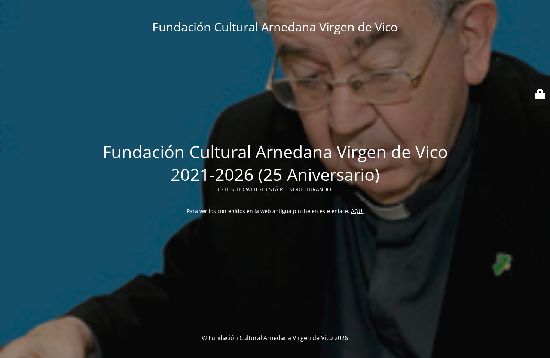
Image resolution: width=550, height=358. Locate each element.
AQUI (357, 211)
